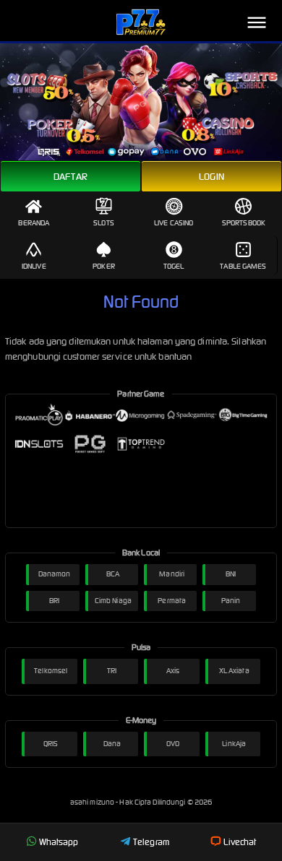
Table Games (243, 266)
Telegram (151, 841)
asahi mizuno (93, 802)
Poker (104, 266)
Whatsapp (59, 841)
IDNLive (34, 266)
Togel (173, 266)
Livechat (239, 841)
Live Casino (173, 223)
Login (211, 176)
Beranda (33, 223)
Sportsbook (243, 223)
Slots (103, 223)
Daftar (70, 176)
